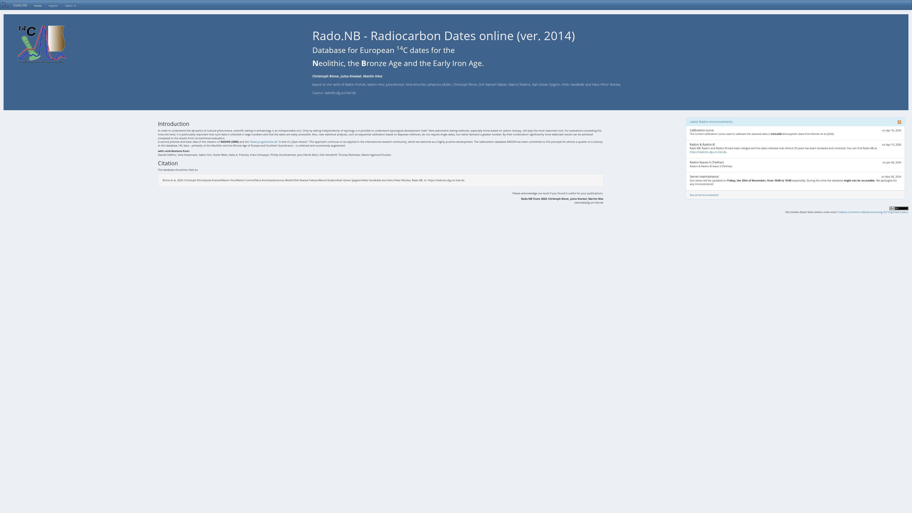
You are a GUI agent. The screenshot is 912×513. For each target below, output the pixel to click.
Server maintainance (704, 176)
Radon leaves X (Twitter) (707, 162)
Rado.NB (20, 5)
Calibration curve (702, 130)
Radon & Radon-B (702, 144)
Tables (69, 5)
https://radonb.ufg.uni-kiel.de (708, 152)
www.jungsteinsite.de (264, 141)
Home (38, 5)
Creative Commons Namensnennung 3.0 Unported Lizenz (872, 212)
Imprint (53, 5)
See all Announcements (704, 195)
